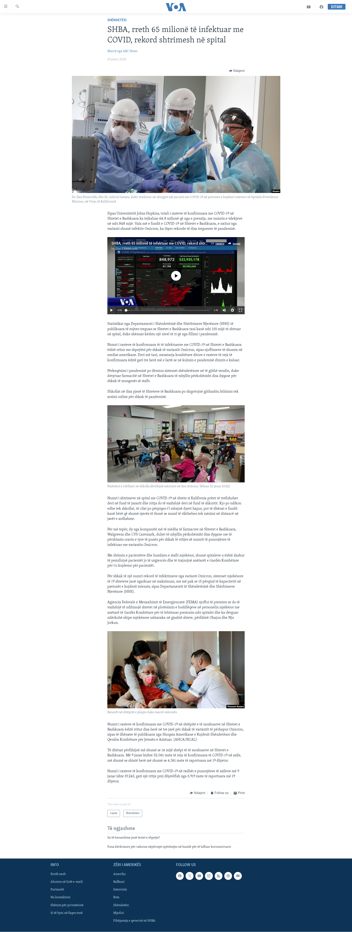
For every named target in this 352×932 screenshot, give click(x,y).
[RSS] (218, 876)
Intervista (120, 889)
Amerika (119, 874)
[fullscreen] (240, 310)
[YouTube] (308, 7)
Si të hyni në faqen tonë (67, 912)
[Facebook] (321, 7)
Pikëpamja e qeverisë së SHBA (134, 920)
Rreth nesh (58, 874)
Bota (116, 897)
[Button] (237, 70)
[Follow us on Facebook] (180, 876)
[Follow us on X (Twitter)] (189, 876)
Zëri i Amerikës (126, 249)
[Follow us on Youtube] (199, 876)
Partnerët (57, 889)
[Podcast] (228, 876)
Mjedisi (118, 912)
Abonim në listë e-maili (67, 882)
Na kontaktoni (60, 897)
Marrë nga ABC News (122, 51)
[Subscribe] (238, 876)
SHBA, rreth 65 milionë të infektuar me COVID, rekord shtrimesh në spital (170, 244)
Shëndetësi (116, 20)
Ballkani (119, 882)
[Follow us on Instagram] (209, 876)
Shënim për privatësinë (67, 905)
